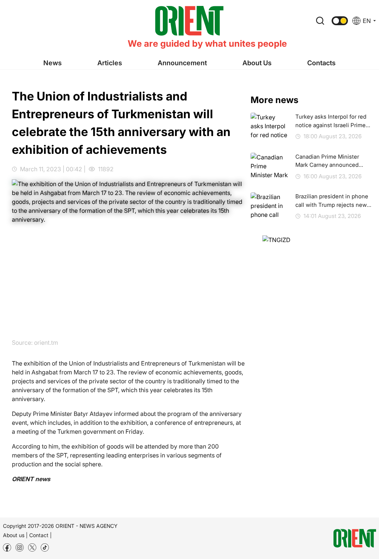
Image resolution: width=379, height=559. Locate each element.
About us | (15, 535)
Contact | (40, 535)
